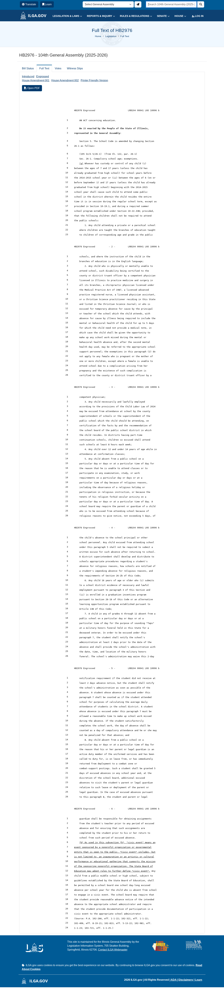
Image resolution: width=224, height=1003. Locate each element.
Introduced (28, 76)
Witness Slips (75, 68)
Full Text (44, 68)
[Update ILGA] (137, 4)
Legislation (110, 36)
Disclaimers (185, 979)
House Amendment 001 (35, 80)
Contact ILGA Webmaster (112, 949)
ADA (174, 979)
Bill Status (28, 68)
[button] (65, 16)
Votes (58, 68)
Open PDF (33, 88)
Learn (198, 979)
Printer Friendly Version (94, 80)
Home (98, 36)
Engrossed (42, 76)
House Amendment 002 (65, 80)
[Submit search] (200, 4)
